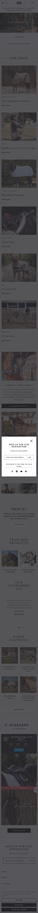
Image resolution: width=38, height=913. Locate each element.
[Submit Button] (29, 457)
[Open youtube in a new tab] (21, 471)
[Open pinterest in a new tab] (26, 471)
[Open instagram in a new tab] (17, 471)
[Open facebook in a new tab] (12, 471)
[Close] (31, 441)
